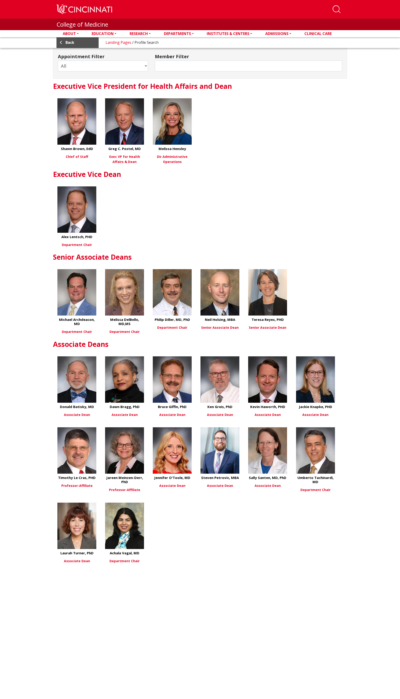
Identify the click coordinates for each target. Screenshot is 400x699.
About (69, 33)
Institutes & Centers (228, 33)
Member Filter (172, 56)
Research (139, 33)
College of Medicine (82, 24)
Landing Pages (119, 42)
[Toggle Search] (337, 9)
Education (103, 33)
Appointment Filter (81, 56)
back (70, 42)
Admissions (276, 33)
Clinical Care (318, 33)
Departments (177, 33)
